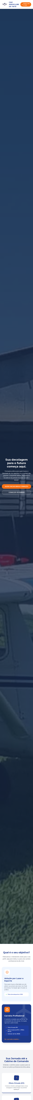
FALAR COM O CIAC (26, 4)
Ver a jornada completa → (12, 1039)
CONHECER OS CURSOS (16, 492)
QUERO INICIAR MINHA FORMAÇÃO (16, 486)
